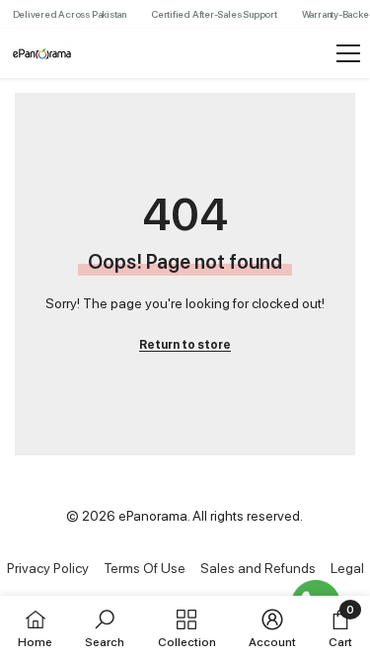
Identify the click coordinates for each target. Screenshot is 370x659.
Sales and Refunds (258, 568)
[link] (104, 627)
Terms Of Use (144, 568)
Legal (347, 568)
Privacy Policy (48, 568)
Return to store (185, 345)
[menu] (348, 53)
